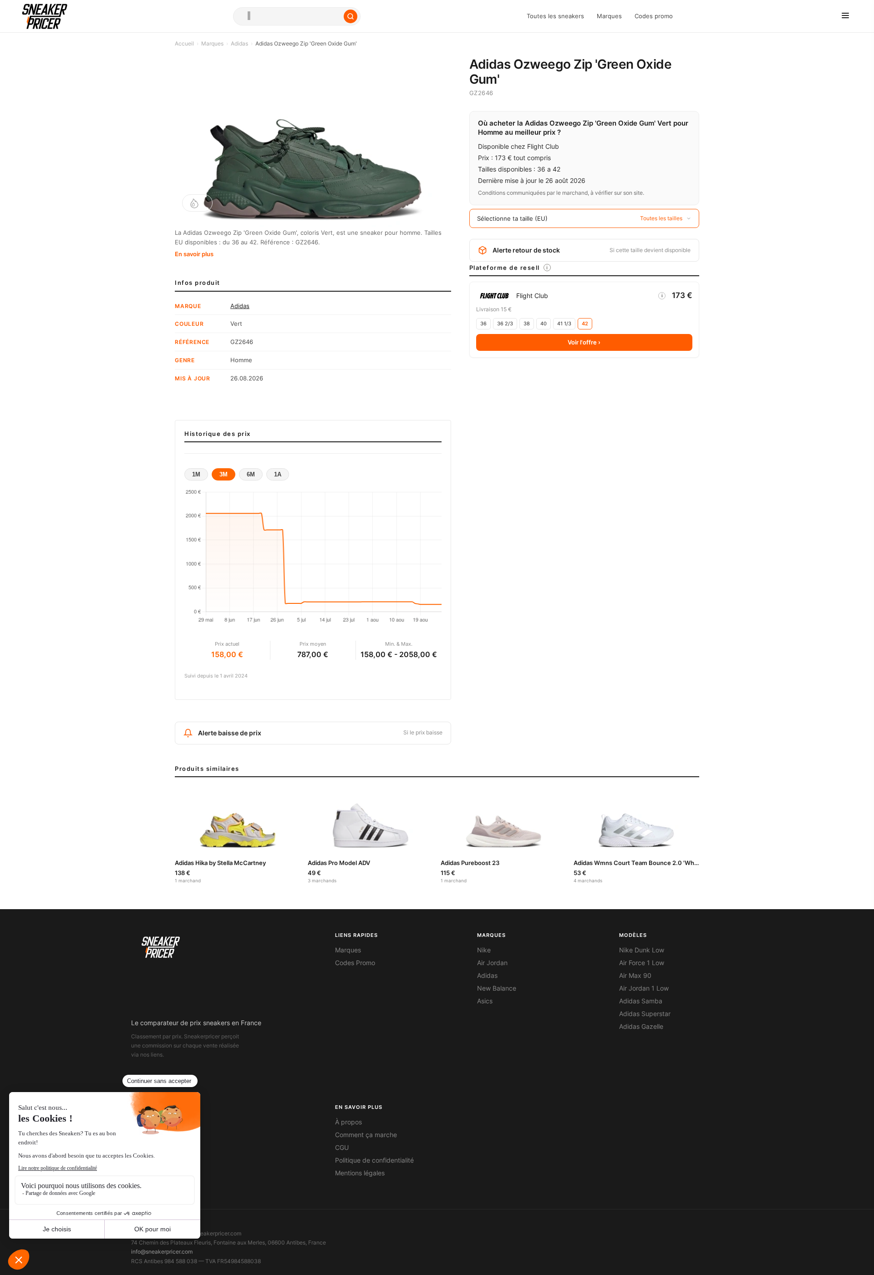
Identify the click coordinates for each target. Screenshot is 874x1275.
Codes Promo (355, 963)
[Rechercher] (350, 16)
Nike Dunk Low (641, 950)
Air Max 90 (635, 975)
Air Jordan (492, 963)
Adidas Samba (640, 1001)
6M (251, 474)
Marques (609, 16)
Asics (485, 1001)
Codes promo (654, 16)
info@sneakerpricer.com (162, 1251)
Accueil (184, 43)
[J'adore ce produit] (197, 203)
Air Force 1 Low (641, 963)
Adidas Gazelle (641, 1026)
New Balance (496, 988)
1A (277, 474)
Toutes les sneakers (555, 16)
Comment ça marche (366, 1135)
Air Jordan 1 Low (644, 988)
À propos (348, 1122)
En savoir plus (194, 254)
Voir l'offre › (584, 342)
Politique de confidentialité (374, 1160)
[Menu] (845, 16)
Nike (484, 950)
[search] (297, 16)
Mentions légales (360, 1173)
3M (223, 474)
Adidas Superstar (645, 1014)
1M (196, 474)
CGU (342, 1147)
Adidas (239, 43)
